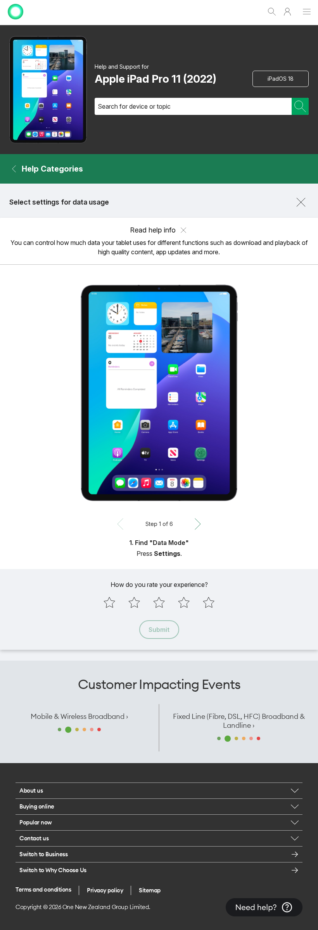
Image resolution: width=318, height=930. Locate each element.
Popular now (35, 822)
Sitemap (150, 890)
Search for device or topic (134, 106)
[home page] (15, 21)
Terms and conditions (43, 889)
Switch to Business (43, 854)
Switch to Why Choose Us (52, 870)
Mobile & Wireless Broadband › (79, 716)
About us (31, 790)
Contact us (33, 838)
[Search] (300, 106)
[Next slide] (198, 524)
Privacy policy (105, 890)
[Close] (301, 202)
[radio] (109, 602)
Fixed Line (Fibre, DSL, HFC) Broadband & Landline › (239, 721)
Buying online (36, 806)
